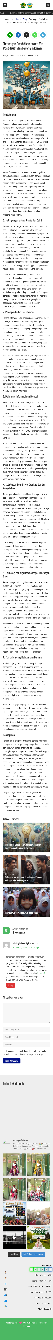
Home (18, 19)
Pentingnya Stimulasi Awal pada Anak (21, 912)
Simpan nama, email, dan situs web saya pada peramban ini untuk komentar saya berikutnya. (24, 1052)
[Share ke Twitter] (27, 35)
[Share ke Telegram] (43, 35)
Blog (25, 19)
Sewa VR (41, 973)
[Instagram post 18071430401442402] (38, 1237)
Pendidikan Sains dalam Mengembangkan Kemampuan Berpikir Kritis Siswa (23, 846)
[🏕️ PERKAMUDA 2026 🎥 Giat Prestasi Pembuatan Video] (14, 1237)
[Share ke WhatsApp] (35, 35)
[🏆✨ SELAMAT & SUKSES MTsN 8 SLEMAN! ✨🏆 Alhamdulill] (14, 1213)
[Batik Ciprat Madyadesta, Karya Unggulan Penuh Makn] (14, 1164)
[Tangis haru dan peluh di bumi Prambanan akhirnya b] (38, 1213)
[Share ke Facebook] (18, 35)
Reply (10, 985)
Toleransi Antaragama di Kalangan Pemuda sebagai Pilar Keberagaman (23, 879)
